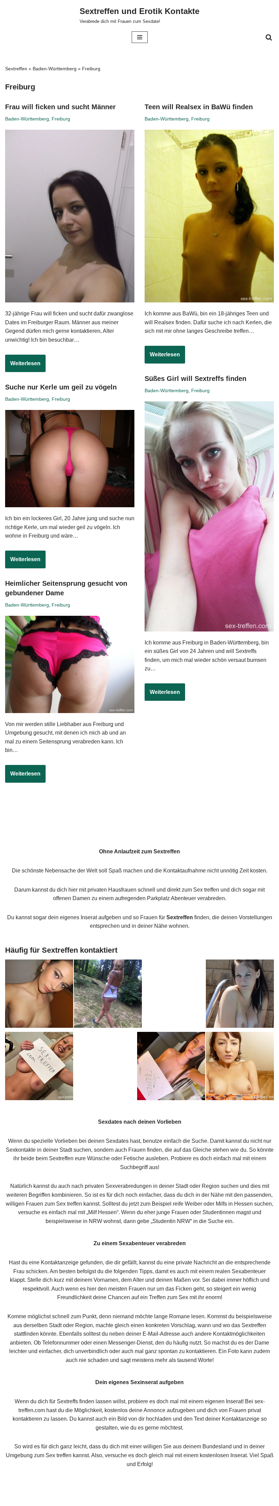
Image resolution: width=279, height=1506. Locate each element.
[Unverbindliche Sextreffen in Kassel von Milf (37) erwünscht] (39, 1067)
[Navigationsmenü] (140, 37)
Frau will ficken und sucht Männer (60, 107)
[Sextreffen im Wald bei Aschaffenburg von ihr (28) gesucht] (108, 995)
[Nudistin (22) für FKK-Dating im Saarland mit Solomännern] (240, 995)
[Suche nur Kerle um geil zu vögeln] (69, 458)
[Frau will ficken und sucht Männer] (69, 216)
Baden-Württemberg (55, 68)
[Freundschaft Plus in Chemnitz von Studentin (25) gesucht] (39, 995)
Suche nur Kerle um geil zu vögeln (61, 387)
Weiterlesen (22, 366)
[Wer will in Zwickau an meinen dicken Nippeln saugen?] (240, 1067)
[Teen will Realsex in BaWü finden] (209, 216)
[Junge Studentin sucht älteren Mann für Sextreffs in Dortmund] (171, 1067)
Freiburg (61, 119)
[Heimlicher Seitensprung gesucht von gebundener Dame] (69, 664)
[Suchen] (268, 37)
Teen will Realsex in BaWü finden (199, 107)
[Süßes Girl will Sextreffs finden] (209, 516)
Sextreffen (16, 68)
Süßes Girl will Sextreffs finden (195, 378)
